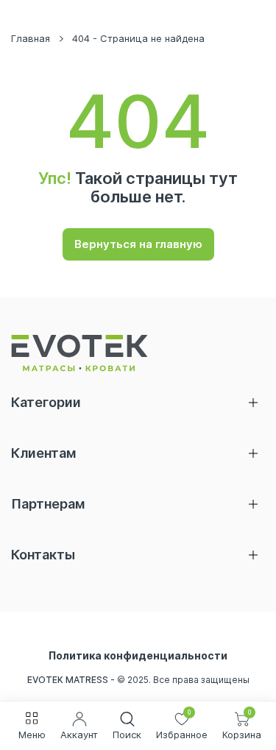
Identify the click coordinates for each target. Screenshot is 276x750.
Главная (30, 38)
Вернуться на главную (138, 244)
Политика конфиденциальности (138, 656)
